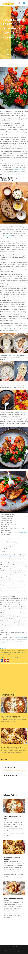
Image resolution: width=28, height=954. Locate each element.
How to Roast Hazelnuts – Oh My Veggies (13, 899)
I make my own (8, 173)
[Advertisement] (14, 678)
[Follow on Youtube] (8, 660)
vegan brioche (8, 235)
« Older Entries (4, 759)
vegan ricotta (7, 641)
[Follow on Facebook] (2, 660)
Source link (3, 648)
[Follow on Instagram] (5, 660)
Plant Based (11, 11)
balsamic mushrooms (19, 169)
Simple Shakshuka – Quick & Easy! (10, 716)
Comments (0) (11, 54)
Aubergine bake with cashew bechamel (12, 747)
